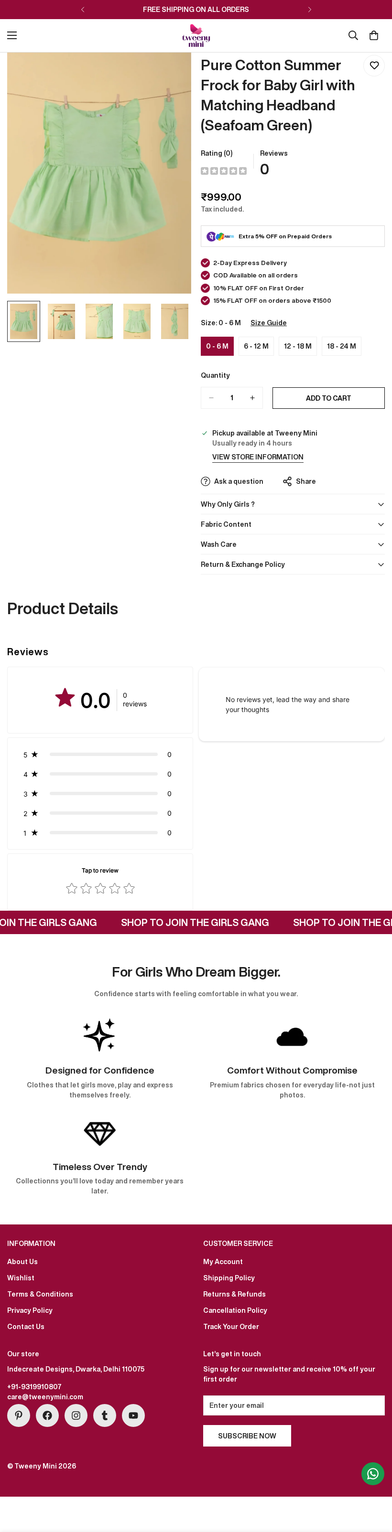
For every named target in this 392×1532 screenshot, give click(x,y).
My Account (223, 1261)
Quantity (215, 375)
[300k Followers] (47, 1415)
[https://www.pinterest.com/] (18, 1415)
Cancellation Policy (235, 1310)
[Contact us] (372, 1473)
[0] (374, 35)
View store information (258, 457)
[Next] (309, 9)
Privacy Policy (30, 1310)
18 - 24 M (344, 348)
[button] (100, 754)
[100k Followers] (76, 1415)
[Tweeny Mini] (196, 35)
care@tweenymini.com (45, 1397)
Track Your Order (231, 1326)
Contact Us (25, 1326)
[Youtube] (133, 1415)
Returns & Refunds (234, 1294)
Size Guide (268, 323)
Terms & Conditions (40, 1294)
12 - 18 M (300, 348)
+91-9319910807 (34, 1387)
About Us (22, 1261)
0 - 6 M (220, 348)
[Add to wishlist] (374, 65)
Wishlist (20, 1278)
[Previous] (82, 9)
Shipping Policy (229, 1278)
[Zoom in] (171, 73)
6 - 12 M (259, 348)
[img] (224, 171)
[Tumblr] (104, 1415)
